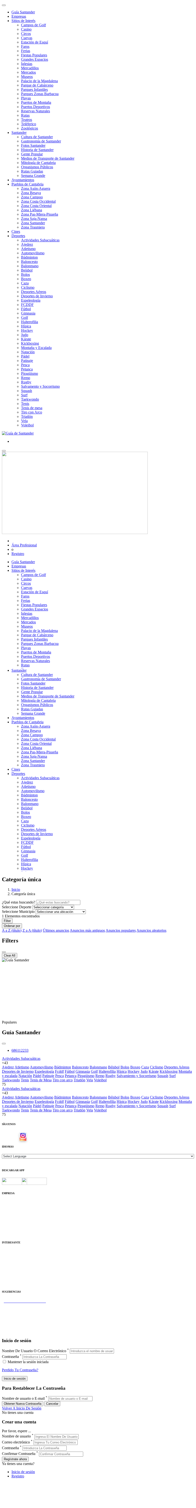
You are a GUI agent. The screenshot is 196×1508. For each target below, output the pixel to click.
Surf (24, 395)
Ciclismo (27, 287)
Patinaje (27, 361)
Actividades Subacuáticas (40, 240)
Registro (17, 554)
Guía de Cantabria (15, 1331)
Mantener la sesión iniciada (28, 1362)
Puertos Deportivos (35, 107)
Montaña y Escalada (36, 348)
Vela (24, 421)
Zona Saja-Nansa (34, 219)
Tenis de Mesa (41, 1080)
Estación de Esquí (34, 42)
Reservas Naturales (35, 111)
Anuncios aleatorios (151, 930)
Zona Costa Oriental (36, 206)
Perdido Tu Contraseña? (20, 1370)
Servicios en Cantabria (19, 1314)
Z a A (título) (32, 930)
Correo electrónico (16, 1442)
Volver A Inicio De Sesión (21, 1408)
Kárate (26, 339)
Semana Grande (33, 176)
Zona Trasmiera (33, 227)
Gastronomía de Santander (41, 141)
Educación (10, 1282)
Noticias (8, 1228)
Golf (24, 318)
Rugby (26, 382)
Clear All (9, 955)
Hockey (27, 330)
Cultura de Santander (37, 137)
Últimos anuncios (56, 930)
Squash (26, 391)
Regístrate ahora (15, 1459)
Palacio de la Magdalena (39, 81)
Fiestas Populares (34, 55)
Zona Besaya (31, 193)
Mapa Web (10, 1220)
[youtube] (30, 1137)
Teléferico (28, 124)
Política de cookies (16, 1216)
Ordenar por (12, 926)
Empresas (18, 16)
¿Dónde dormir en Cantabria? (24, 1305)
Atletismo (28, 249)
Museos (27, 77)
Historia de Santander (37, 150)
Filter (7, 921)
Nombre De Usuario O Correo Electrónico (34, 1351)
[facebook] (15, 1137)
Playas (26, 98)
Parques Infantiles (34, 89)
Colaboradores (13, 1224)
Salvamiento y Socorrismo (136, 1076)
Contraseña (10, 1357)
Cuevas (26, 38)
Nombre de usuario (16, 1436)
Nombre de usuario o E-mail (23, 1398)
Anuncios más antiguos (87, 930)
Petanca (27, 369)
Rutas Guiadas (32, 171)
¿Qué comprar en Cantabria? (23, 1310)
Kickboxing (30, 343)
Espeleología (30, 300)
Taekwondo (30, 399)
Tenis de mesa (31, 408)
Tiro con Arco (31, 412)
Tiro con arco (63, 1080)
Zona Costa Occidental (38, 201)
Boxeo (26, 279)
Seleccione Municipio (18, 911)
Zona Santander (33, 223)
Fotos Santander (33, 145)
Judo (24, 335)
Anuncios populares (121, 930)
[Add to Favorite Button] (4, 1043)
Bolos (25, 274)
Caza (25, 283)
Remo (25, 378)
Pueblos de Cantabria (27, 184)
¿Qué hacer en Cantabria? (21, 1318)
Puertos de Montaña (36, 102)
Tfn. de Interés (13, 1252)
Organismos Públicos (37, 167)
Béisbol (114, 1067)
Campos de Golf (33, 25)
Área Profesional (24, 545)
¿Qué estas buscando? (18, 902)
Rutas (25, 115)
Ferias (25, 51)
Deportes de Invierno (37, 296)
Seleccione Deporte (16, 907)
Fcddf (59, 1071)
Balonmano (29, 266)
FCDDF (27, 305)
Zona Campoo (32, 197)
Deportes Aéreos (33, 292)
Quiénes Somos (14, 1203)
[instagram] (23, 1137)
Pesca (25, 365)
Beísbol (27, 270)
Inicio (15, 889)
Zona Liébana (31, 210)
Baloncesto (29, 262)
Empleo (8, 1269)
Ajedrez (27, 244)
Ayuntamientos (22, 180)
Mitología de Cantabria (38, 163)
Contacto (9, 1207)
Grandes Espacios (34, 59)
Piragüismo (29, 373)
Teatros (26, 120)
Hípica (26, 326)
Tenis (25, 404)
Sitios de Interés (23, 21)
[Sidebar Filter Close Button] (4, 952)
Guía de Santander (16, 1327)
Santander (19, 133)
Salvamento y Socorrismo (40, 386)
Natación (28, 352)
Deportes (18, 236)
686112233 (19, 1050)
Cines (15, 231)
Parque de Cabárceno (37, 85)
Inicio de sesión (23, 1472)
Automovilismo (32, 253)
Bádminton (29, 257)
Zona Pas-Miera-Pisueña (39, 214)
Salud (6, 1265)
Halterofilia (29, 322)
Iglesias (26, 64)
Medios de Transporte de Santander (47, 158)
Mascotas (9, 1273)
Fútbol (26, 309)
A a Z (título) (12, 930)
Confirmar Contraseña (18, 1454)
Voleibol (27, 425)
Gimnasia (28, 313)
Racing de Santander (17, 1278)
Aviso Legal (11, 1211)
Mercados (28, 72)
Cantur (7, 1260)
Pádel (25, 356)
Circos (26, 34)
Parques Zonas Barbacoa (40, 94)
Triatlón (27, 416)
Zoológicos (29, 128)
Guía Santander (23, 12)
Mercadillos (30, 68)
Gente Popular (32, 154)
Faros (25, 46)
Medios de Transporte (18, 1256)
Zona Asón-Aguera (35, 188)
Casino (26, 29)
